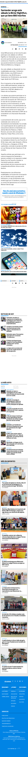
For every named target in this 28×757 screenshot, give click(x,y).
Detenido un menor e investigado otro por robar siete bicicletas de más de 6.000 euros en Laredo (15, 393)
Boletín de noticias (14, 697)
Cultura (21, 702)
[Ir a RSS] (22, 681)
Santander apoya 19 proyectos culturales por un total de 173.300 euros (14, 335)
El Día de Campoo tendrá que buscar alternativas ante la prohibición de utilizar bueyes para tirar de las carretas (14, 418)
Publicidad (5, 715)
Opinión (13, 700)
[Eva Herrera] (2, 42)
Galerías (13, 703)
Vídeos (13, 706)
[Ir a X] (15, 681)
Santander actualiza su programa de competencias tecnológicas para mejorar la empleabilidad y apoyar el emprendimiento (14, 321)
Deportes (3, 7)
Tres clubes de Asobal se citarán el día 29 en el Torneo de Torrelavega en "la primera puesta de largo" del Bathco (14, 484)
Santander (4, 281)
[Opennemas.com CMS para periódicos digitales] (14, 748)
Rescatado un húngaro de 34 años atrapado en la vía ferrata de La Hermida (14, 443)
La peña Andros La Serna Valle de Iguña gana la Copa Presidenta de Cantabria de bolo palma (13, 642)
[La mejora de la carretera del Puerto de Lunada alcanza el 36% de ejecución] (3, 349)
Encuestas (14, 694)
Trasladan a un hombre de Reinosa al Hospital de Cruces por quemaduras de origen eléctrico (14, 427)
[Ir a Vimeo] (20, 681)
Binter (21, 281)
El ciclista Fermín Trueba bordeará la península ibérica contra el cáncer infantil (12, 668)
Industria (22, 694)
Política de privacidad (8, 718)
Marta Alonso (5, 514)
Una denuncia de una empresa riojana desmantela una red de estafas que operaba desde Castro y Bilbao (14, 452)
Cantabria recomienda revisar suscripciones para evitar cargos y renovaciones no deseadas (14, 329)
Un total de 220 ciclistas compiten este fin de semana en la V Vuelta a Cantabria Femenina (13, 615)
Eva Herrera (8, 42)
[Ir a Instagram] (17, 681)
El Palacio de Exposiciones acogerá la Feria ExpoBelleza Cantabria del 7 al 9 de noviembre (14, 343)
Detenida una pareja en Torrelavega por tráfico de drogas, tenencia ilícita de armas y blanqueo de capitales (14, 402)
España (21, 696)
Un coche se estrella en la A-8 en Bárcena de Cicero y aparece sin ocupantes (14, 410)
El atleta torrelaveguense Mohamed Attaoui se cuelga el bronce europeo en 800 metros (13, 563)
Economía (22, 691)
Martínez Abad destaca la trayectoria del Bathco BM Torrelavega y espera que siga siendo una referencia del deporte (13, 510)
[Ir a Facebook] (13, 681)
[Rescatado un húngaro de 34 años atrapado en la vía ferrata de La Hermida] (3, 442)
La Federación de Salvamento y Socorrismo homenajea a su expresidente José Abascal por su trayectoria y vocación (11, 590)
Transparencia (6, 723)
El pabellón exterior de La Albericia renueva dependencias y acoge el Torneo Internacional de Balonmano (14, 537)
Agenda (13, 691)
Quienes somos (6, 721)
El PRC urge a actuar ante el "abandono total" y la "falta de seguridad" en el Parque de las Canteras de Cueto (14, 435)
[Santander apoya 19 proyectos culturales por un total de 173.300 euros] (3, 335)
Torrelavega (5, 696)
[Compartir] (12, 49)
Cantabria (13, 281)
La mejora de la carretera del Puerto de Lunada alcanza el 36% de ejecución (14, 349)
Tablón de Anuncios (7, 726)
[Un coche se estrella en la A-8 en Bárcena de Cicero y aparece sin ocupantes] (3, 409)
